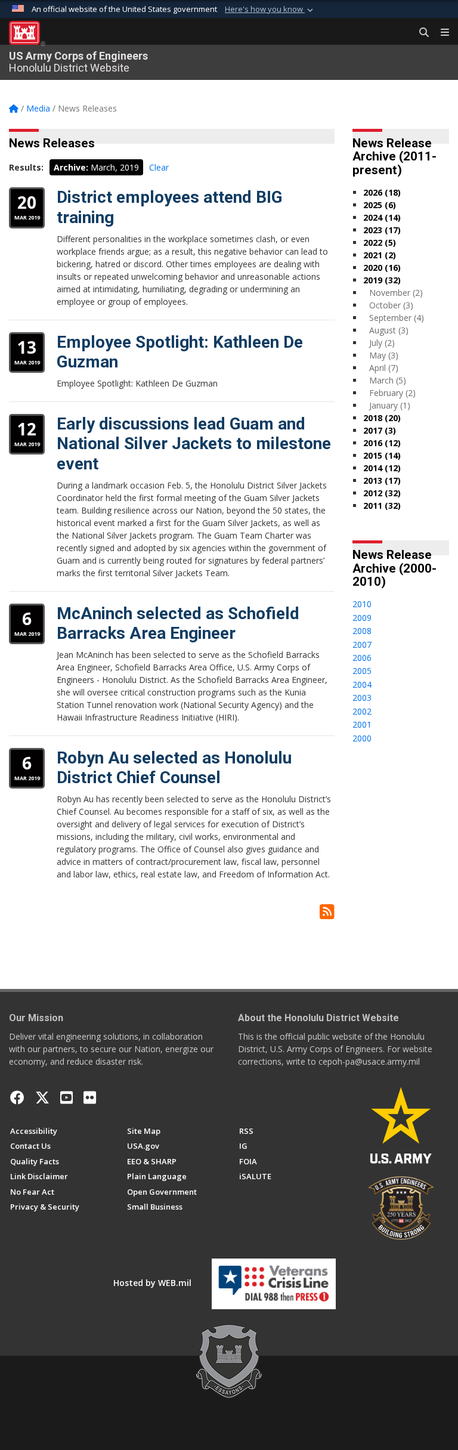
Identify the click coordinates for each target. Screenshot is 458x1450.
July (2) (382, 342)
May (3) (383, 355)
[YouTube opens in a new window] (66, 1097)
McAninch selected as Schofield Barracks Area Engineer (178, 624)
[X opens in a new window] (42, 1097)
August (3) (389, 330)
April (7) (383, 367)
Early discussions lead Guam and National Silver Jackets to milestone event (194, 444)
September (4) (396, 317)
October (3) (391, 305)
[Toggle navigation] (440, 33)
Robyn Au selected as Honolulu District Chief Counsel (174, 768)
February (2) (392, 392)
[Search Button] (420, 33)
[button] (270, 10)
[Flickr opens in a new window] (89, 1097)
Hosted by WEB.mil (152, 1282)
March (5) (387, 380)
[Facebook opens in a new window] (17, 1097)
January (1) (389, 405)
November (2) (396, 292)
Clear (159, 167)
